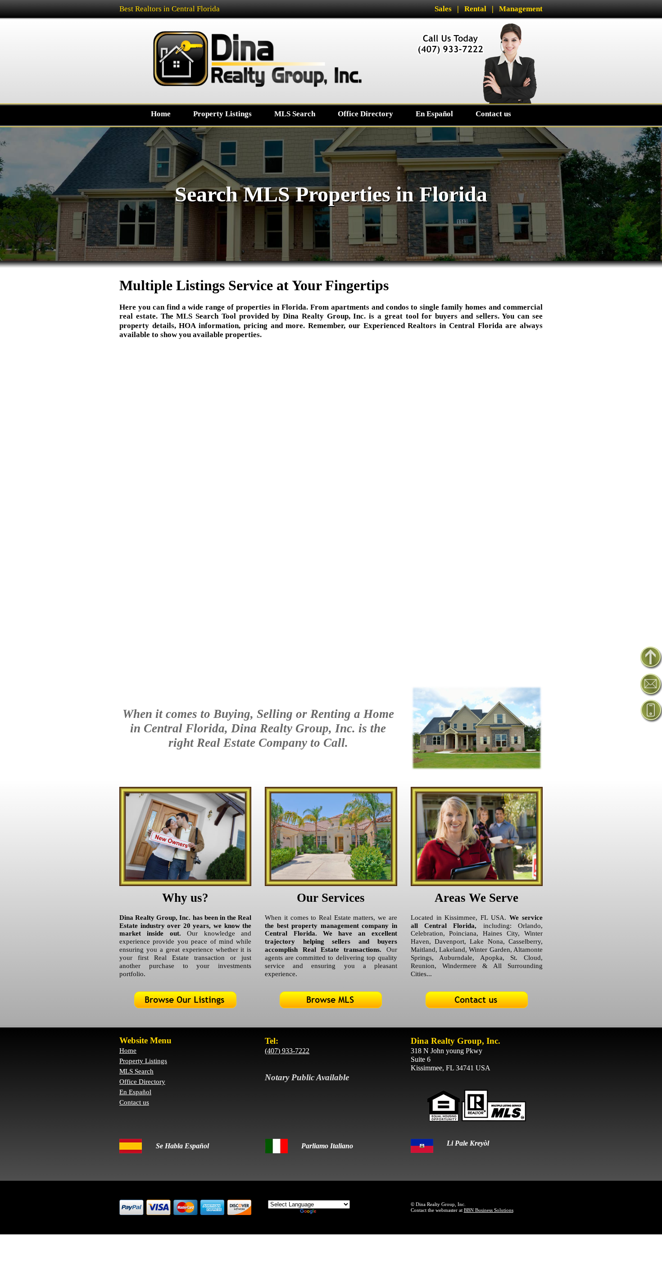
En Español (135, 1092)
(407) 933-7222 (287, 1051)
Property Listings (143, 1060)
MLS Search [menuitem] (294, 114)
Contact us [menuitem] (493, 114)
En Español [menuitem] (434, 114)
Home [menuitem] (161, 114)
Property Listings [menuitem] (222, 114)
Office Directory (142, 1081)
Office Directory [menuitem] (365, 114)
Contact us (134, 1102)
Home (127, 1050)
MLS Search (136, 1071)
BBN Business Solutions (488, 1210)
